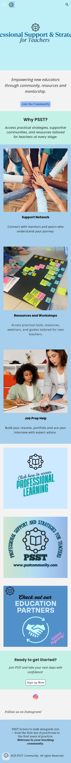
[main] (35, 85)
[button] (4, 4)
